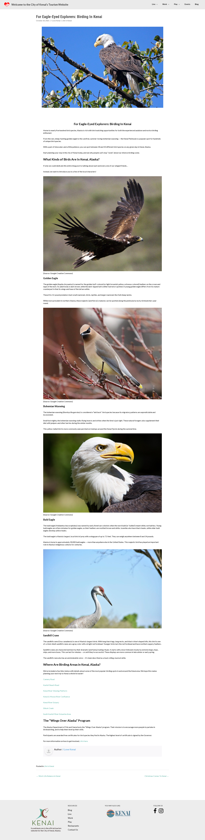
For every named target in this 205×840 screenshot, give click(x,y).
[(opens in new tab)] (43, 816)
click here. (84, 741)
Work (70, 818)
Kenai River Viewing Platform (55, 691)
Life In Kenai (67, 21)
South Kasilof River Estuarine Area (57, 714)
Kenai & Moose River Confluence (56, 696)
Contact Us (73, 830)
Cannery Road (49, 679)
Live (69, 814)
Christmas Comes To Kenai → (157, 776)
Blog (70, 810)
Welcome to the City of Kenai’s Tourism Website (39, 4)
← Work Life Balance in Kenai (48, 776)
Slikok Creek (48, 708)
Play (70, 822)
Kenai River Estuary (51, 702)
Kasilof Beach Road (51, 685)
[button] (155, 811)
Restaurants (73, 826)
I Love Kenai (55, 21)
